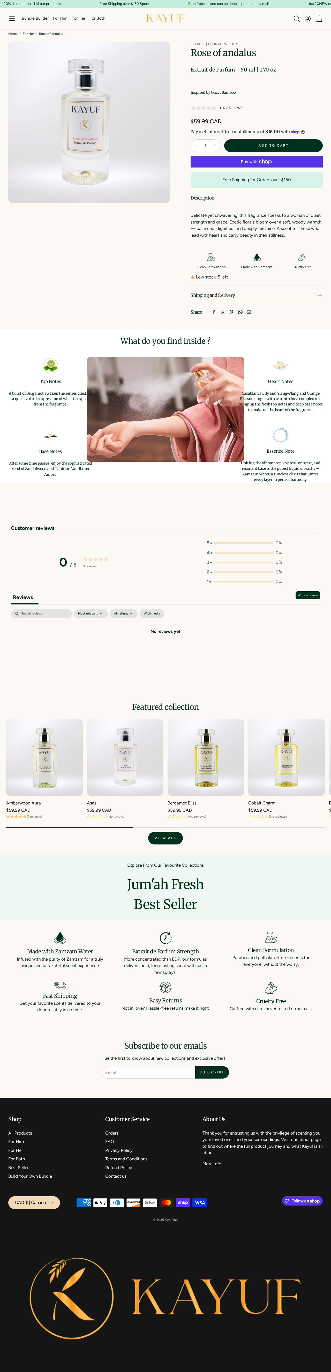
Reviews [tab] (24, 597)
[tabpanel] (165, 648)
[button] (12, 18)
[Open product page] (44, 757)
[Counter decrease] (195, 145)
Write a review (308, 595)
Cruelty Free (302, 267)
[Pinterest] (231, 312)
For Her (28, 34)
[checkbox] (152, 613)
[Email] (249, 312)
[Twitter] (222, 312)
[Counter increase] (215, 145)
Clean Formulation (211, 267)
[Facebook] (214, 312)
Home (13, 34)
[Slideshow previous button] (27, 506)
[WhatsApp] (240, 312)
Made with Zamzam (256, 267)
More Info (211, 1163)
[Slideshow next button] (303, 506)
